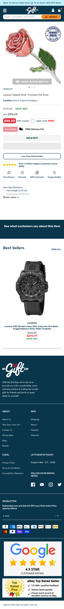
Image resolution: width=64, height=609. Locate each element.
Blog (4, 440)
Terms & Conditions (11, 467)
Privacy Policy (8, 462)
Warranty (35, 435)
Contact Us (7, 429)
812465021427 (47, 205)
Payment (35, 429)
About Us (6, 419)
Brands (5, 445)
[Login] (53, 10)
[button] (32, 146)
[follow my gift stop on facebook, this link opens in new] (33, 486)
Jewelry (8, 89)
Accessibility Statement (12, 473)
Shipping (35, 419)
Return (34, 424)
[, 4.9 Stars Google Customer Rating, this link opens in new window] (33, 558)
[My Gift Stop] (15, 363)
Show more (9, 197)
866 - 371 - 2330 (47, 462)
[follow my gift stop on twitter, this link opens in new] (59, 486)
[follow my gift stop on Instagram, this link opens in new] (51, 486)
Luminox (32, 323)
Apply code (45, 121)
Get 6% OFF (29, 506)
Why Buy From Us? (11, 424)
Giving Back (7, 435)
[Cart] (59, 10)
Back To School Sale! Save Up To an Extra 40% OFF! (29, 3)
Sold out (32, 138)
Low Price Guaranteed (32, 156)
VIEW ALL (56, 249)
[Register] (57, 516)
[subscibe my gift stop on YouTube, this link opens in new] (42, 486)
